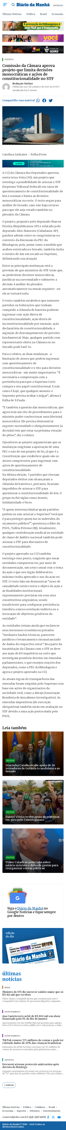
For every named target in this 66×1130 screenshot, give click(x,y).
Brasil (43, 14)
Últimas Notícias (11, 14)
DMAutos (35, 1110)
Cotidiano (40, 1107)
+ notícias (9, 1085)
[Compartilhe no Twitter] (51, 100)
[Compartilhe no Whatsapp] (38, 100)
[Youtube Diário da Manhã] (59, 1117)
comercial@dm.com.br (14, 1117)
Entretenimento (51, 1110)
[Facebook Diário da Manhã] (48, 1117)
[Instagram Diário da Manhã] (53, 1117)
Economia (57, 14)
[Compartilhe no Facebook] (44, 100)
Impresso (58, 5)
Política (30, 14)
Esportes (21, 1110)
